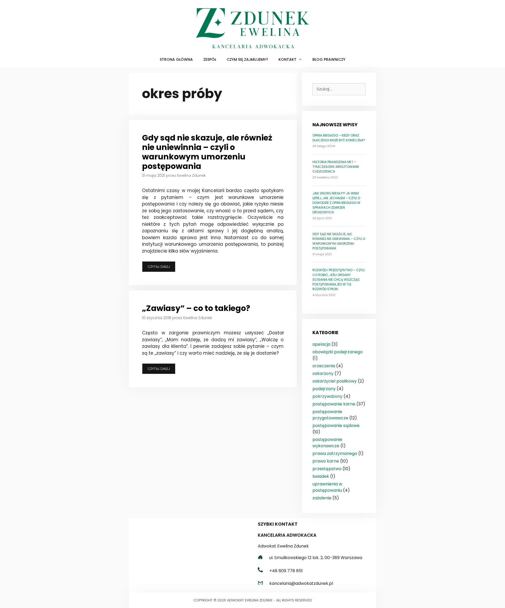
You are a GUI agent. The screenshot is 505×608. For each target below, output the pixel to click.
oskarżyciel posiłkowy (334, 381)
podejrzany (324, 389)
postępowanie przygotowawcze (330, 415)
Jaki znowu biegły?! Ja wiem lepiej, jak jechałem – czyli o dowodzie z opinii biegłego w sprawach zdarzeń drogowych (336, 202)
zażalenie (321, 498)
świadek (320, 476)
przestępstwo (326, 469)
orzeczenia (323, 366)
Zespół (209, 59)
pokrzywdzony (327, 396)
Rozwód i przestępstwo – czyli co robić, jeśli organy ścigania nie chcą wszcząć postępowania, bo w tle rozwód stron (338, 279)
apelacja (321, 344)
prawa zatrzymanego (334, 453)
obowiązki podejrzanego (337, 352)
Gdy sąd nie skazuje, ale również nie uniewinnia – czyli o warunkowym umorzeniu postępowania (207, 152)
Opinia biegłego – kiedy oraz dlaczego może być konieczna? (338, 137)
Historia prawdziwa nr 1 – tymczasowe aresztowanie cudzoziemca (335, 167)
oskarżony (323, 373)
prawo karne (325, 461)
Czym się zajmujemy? (247, 59)
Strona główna (176, 59)
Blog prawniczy (328, 59)
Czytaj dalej (161, 268)
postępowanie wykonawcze (327, 442)
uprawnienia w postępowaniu (327, 487)
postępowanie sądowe (336, 426)
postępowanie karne (333, 404)
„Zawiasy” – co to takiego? (196, 308)
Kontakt (287, 59)
